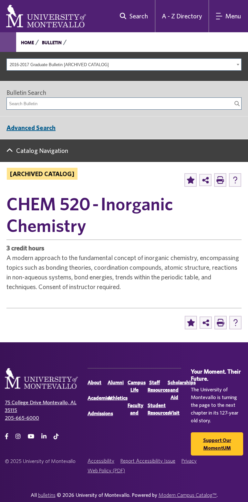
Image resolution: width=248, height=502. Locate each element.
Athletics (118, 398)
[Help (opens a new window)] (235, 180)
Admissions (100, 413)
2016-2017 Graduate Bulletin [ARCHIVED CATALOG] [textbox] (59, 64)
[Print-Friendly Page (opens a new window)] (220, 180)
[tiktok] (56, 436)
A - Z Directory (182, 16)
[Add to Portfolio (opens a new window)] (190, 180)
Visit (174, 413)
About (94, 382)
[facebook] (6, 436)
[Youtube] (31, 436)
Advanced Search (31, 127)
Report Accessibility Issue (147, 461)
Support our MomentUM (217, 444)
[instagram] (18, 436)
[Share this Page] (205, 180)
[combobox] (124, 64)
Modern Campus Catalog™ (188, 495)
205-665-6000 (22, 418)
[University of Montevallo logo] (46, 15)
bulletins (47, 495)
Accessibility (101, 461)
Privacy (189, 461)
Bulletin (52, 42)
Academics (99, 398)
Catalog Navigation (42, 150)
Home (27, 42)
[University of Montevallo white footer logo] (41, 382)
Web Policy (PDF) (106, 470)
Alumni (116, 382)
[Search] (237, 103)
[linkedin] (43, 436)
